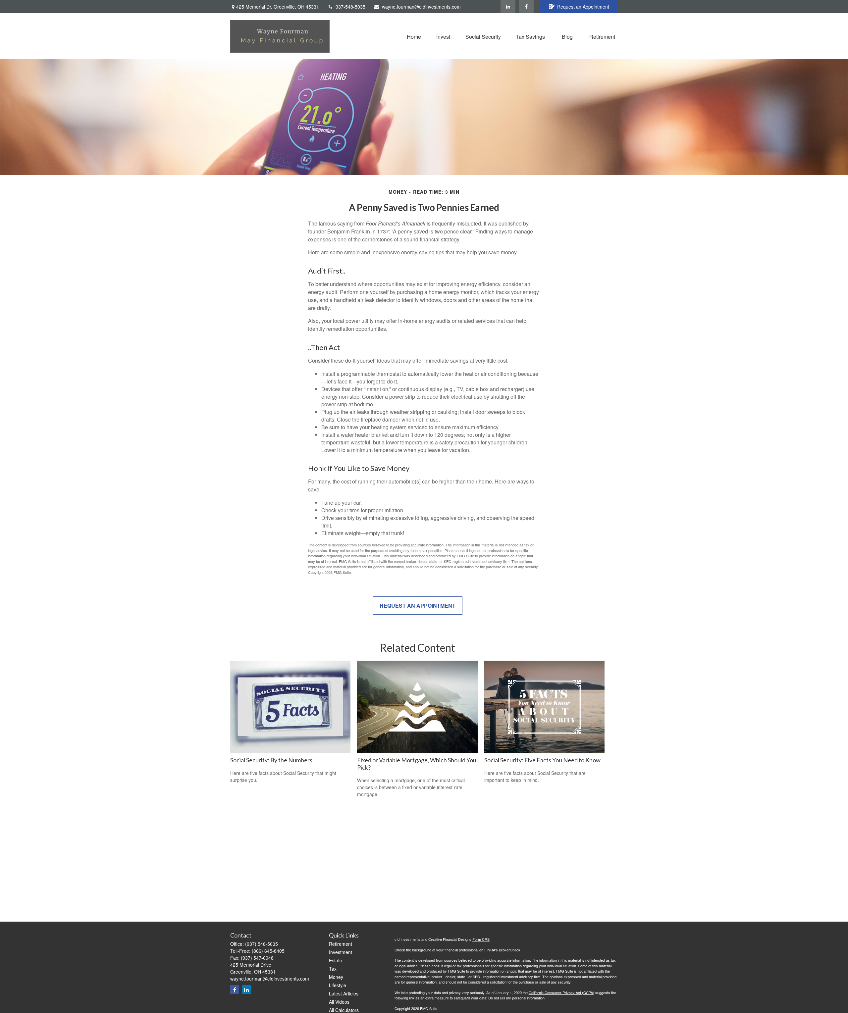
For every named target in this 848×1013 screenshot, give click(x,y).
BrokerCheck (509, 949)
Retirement (340, 943)
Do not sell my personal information (516, 997)
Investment (340, 952)
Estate (335, 960)
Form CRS (481, 939)
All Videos (339, 1001)
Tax (333, 968)
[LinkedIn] (508, 6)
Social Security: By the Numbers (271, 760)
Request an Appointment (583, 6)
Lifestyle (337, 985)
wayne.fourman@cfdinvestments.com (421, 6)
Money (336, 977)
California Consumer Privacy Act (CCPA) (561, 992)
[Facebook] (526, 6)
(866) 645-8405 (268, 950)
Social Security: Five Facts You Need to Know (542, 760)
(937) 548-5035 (261, 943)
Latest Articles (343, 993)
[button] (414, 36)
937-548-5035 (350, 6)
